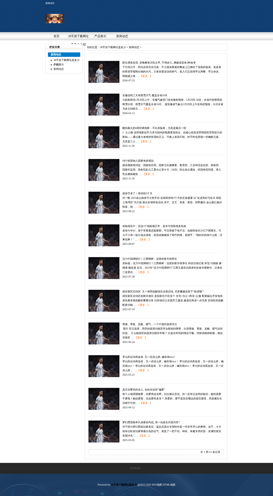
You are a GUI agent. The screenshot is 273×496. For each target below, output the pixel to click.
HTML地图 (169, 484)
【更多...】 (146, 76)
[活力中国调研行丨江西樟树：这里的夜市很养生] (103, 278)
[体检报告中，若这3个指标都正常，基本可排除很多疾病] (103, 245)
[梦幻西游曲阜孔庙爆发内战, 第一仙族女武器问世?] (103, 441)
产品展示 (100, 36)
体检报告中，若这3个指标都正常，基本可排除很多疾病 (154, 226)
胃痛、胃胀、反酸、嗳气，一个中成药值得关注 (149, 324)
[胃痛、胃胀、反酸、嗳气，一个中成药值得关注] (103, 343)
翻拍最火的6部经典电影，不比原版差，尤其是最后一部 (154, 128)
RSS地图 (157, 484)
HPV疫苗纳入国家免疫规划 (138, 160)
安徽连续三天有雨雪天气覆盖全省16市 (144, 95)
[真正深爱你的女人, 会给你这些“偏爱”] (103, 409)
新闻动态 (122, 36)
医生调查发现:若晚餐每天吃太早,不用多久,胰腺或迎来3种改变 (159, 62)
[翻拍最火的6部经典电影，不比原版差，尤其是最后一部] (103, 147)
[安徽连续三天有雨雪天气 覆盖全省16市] (103, 114)
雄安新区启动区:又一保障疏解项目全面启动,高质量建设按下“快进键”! (163, 291)
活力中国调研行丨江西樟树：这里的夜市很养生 (149, 258)
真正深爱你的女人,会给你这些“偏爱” (143, 389)
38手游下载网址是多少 (113, 47)
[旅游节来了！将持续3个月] (103, 212)
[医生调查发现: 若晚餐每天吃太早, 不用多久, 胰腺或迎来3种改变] (103, 82)
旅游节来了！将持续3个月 (137, 193)
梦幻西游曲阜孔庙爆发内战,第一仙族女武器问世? (151, 422)
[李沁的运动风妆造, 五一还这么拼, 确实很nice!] (103, 376)
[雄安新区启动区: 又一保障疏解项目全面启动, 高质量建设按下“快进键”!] (103, 310)
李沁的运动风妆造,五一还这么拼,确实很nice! (148, 357)
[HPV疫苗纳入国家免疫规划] (103, 180)
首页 (56, 36)
